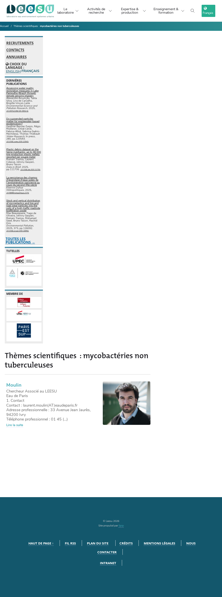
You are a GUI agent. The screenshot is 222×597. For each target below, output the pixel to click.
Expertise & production (130, 11)
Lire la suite (14, 425)
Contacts (15, 50)
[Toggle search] (192, 11)
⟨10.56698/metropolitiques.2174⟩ (17, 193)
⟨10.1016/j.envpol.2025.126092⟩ (17, 231)
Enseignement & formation (165, 11)
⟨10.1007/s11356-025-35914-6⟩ (17, 111)
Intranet (108, 563)
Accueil (4, 26)
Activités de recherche (96, 11)
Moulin (13, 385)
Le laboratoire (65, 11)
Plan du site (97, 543)
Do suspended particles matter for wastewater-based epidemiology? (22, 121)
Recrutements (20, 43)
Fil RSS (70, 543)
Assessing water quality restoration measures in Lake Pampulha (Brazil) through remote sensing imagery (22, 91)
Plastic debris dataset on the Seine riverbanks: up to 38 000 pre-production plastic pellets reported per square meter (23, 153)
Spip (121, 525)
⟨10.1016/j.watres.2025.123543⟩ (17, 142)
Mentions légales (159, 543)
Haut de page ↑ (41, 543)
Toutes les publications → (20, 240)
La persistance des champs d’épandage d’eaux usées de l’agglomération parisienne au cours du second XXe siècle (23, 181)
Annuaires (16, 57)
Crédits (126, 543)
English (13, 71)
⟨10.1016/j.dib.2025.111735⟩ (30, 170)
